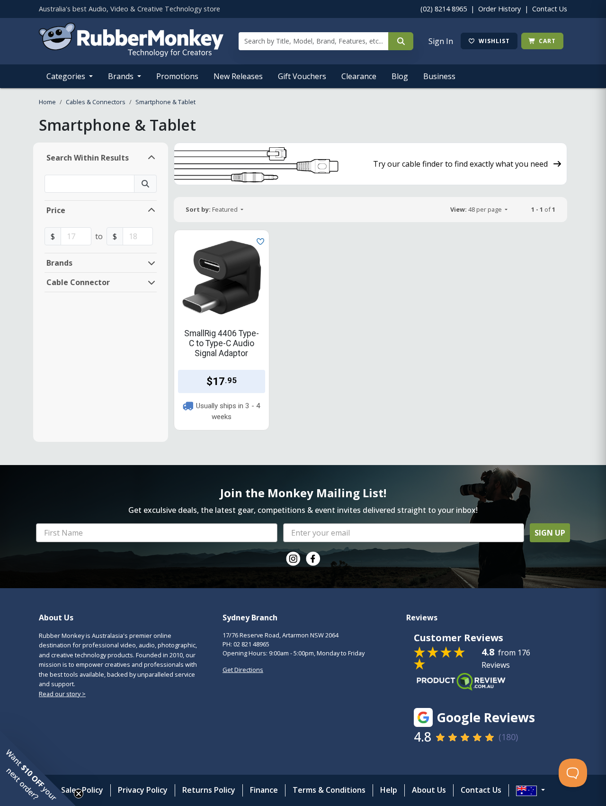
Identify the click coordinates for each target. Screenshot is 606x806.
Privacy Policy (143, 790)
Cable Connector (78, 282)
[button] (38, 768)
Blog (400, 76)
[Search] (400, 41)
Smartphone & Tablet (165, 102)
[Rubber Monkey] (131, 54)
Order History (499, 8)
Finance (264, 790)
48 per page (476, 209)
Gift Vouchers (302, 76)
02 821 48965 (251, 644)
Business (439, 76)
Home (47, 102)
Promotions (177, 76)
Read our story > (62, 694)
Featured (212, 209)
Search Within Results (87, 157)
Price (55, 210)
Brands (121, 76)
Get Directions (243, 669)
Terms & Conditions (329, 790)
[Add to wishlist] (258, 240)
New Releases (238, 76)
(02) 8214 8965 (443, 8)
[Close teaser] (78, 793)
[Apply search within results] (145, 183)
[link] (293, 559)
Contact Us (549, 8)
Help (388, 790)
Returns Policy (208, 790)
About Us (429, 790)
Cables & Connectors (95, 102)
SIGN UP (550, 533)
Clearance (358, 76)
